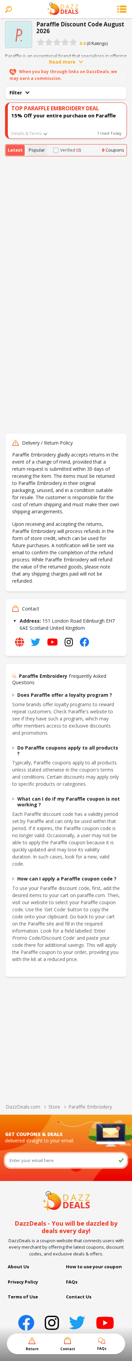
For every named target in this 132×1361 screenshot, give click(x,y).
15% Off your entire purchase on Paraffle (63, 115)
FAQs (72, 1282)
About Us (18, 1267)
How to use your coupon (94, 1267)
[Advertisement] (66, 226)
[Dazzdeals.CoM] (66, 1200)
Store (54, 1106)
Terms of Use (23, 1297)
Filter (15, 92)
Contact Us (78, 1297)
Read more (62, 62)
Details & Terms (26, 133)
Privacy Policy (23, 1282)
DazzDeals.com (23, 1106)
